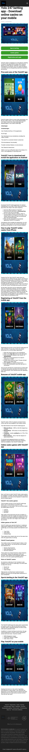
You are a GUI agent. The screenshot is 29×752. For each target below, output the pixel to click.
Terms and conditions (17, 709)
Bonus (13, 706)
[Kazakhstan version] (10, 9)
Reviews (23, 706)
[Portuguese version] (2, 9)
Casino (18, 704)
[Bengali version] (13, 9)
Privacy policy (16, 708)
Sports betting (14, 48)
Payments (17, 706)
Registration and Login (14, 57)
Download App (7, 706)
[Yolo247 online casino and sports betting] (3, 3)
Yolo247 (2, 21)
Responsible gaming (7, 708)
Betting (22, 704)
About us (9, 709)
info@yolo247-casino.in (11, 749)
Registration (13, 704)
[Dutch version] (6, 9)
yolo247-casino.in (22, 749)
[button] (27, 3)
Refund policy (23, 708)
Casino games (14, 52)
